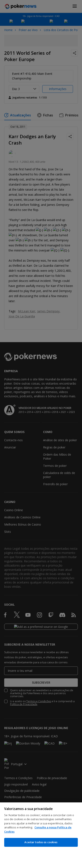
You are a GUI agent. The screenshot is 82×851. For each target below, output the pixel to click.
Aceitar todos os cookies (40, 842)
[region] (41, 826)
